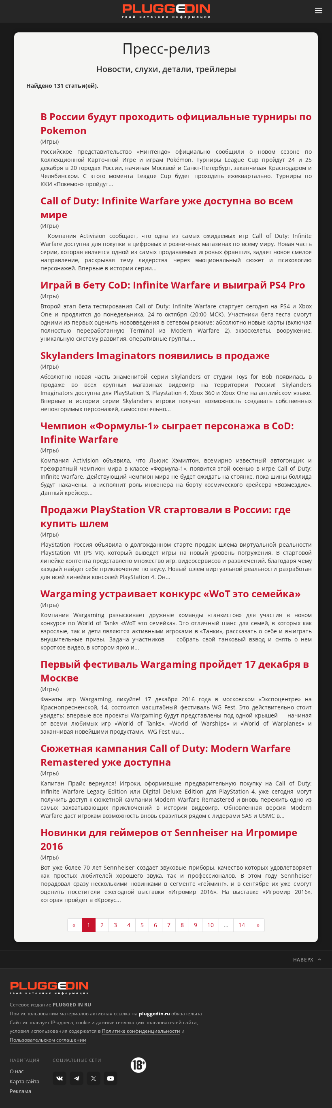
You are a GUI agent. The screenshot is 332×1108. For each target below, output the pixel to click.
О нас (16, 1071)
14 (241, 925)
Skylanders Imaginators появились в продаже (155, 355)
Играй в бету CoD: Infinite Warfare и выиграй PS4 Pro (172, 284)
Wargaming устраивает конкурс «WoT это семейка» (170, 593)
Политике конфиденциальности (141, 1030)
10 (210, 925)
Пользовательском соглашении (48, 1039)
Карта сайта (24, 1081)
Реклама (20, 1091)
